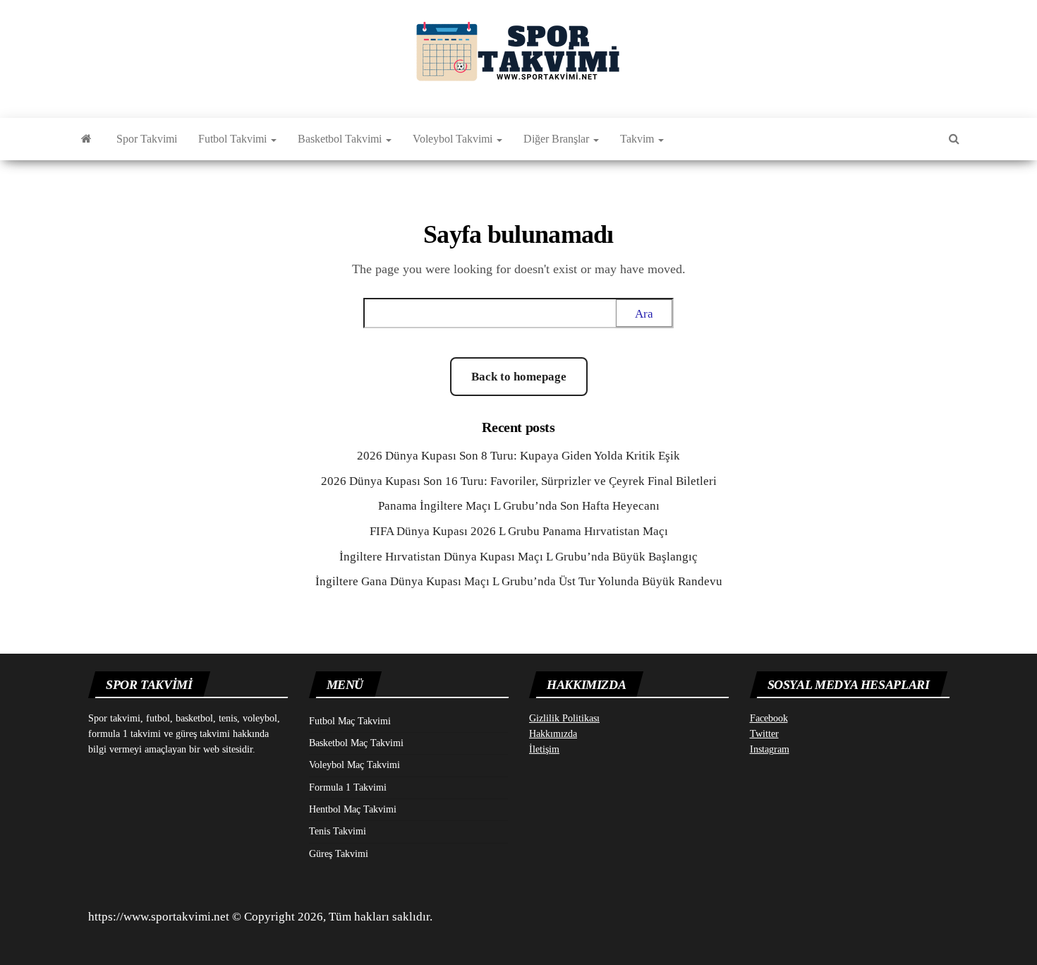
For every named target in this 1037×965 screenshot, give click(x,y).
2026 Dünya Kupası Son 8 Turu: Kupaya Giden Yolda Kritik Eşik (518, 455)
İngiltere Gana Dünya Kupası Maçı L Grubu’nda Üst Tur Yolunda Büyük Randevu (518, 581)
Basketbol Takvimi (341, 139)
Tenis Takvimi (337, 831)
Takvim (638, 139)
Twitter (764, 734)
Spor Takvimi (146, 139)
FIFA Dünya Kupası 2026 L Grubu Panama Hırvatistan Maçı (519, 531)
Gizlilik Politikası (564, 718)
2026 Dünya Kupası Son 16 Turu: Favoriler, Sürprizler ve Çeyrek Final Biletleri (519, 481)
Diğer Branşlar (557, 139)
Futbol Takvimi (233, 139)
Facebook (769, 718)
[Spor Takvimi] (86, 139)
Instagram (769, 749)
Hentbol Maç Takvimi (352, 809)
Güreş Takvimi (338, 854)
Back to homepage (518, 376)
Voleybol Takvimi (454, 139)
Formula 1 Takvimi (348, 787)
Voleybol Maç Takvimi (354, 765)
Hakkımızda (553, 734)
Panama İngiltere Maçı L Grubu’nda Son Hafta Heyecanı (519, 506)
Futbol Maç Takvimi (350, 721)
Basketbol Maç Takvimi (356, 743)
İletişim (544, 749)
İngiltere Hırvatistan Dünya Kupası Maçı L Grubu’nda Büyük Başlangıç (518, 556)
